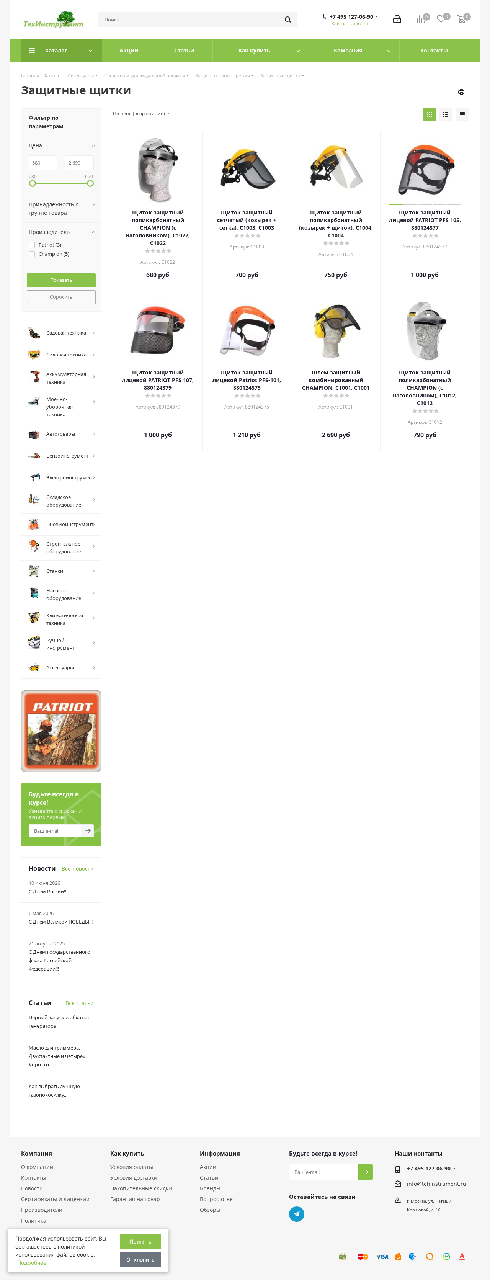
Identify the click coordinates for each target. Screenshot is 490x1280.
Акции (208, 1166)
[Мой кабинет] (397, 19)
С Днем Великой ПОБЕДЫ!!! (61, 921)
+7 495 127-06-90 (351, 16)
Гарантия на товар (135, 1199)
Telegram (296, 1214)
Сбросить (61, 296)
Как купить (127, 1153)
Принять (140, 1241)
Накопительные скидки (141, 1188)
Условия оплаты (131, 1166)
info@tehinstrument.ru (436, 1183)
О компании (37, 1166)
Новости (32, 1188)
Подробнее (31, 1262)
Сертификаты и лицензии (55, 1199)
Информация (220, 1153)
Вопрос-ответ (217, 1199)
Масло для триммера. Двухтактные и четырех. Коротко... (58, 1056)
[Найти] (288, 19)
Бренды (210, 1188)
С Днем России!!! (48, 891)
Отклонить (140, 1259)
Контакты (33, 1177)
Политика (33, 1220)
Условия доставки (133, 1177)
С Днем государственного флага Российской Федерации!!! (59, 960)
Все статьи (79, 1003)
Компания (36, 1153)
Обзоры (210, 1209)
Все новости (78, 868)
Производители (41, 1209)
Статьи (209, 1177)
